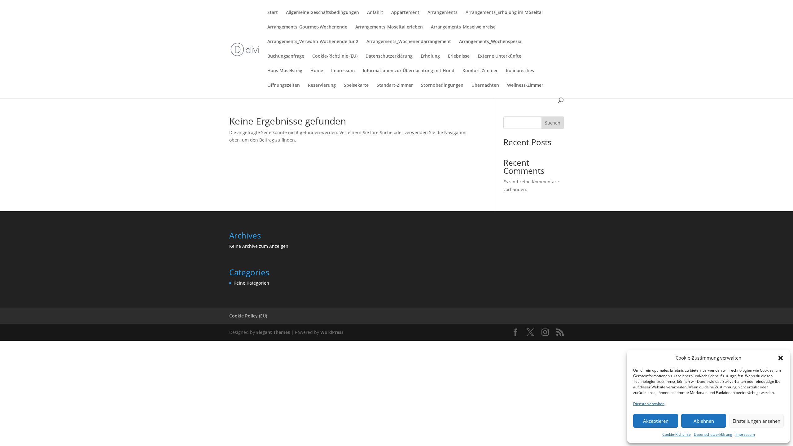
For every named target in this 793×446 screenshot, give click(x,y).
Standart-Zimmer (395, 85)
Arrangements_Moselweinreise (463, 27)
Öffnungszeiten (283, 85)
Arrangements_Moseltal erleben (389, 27)
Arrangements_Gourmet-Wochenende (307, 27)
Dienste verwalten (648, 403)
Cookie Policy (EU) (248, 316)
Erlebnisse (459, 56)
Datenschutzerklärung (713, 434)
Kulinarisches (520, 70)
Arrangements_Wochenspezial (491, 41)
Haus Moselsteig (284, 70)
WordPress (332, 332)
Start (272, 12)
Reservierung (322, 85)
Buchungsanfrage (285, 56)
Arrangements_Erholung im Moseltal (504, 12)
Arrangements (442, 12)
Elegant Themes (273, 332)
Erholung (430, 56)
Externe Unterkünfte (499, 56)
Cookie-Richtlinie (676, 434)
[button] (781, 358)
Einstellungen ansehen (756, 421)
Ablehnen (704, 421)
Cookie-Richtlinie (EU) (334, 56)
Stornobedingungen (442, 85)
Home (316, 70)
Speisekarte (356, 85)
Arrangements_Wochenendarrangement (408, 41)
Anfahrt (375, 12)
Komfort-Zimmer (480, 70)
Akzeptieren (655, 421)
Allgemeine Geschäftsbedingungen (322, 12)
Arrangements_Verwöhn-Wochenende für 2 (312, 41)
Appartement (405, 12)
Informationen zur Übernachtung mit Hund (408, 70)
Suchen (552, 123)
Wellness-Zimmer (525, 85)
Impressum (745, 434)
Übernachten (485, 85)
